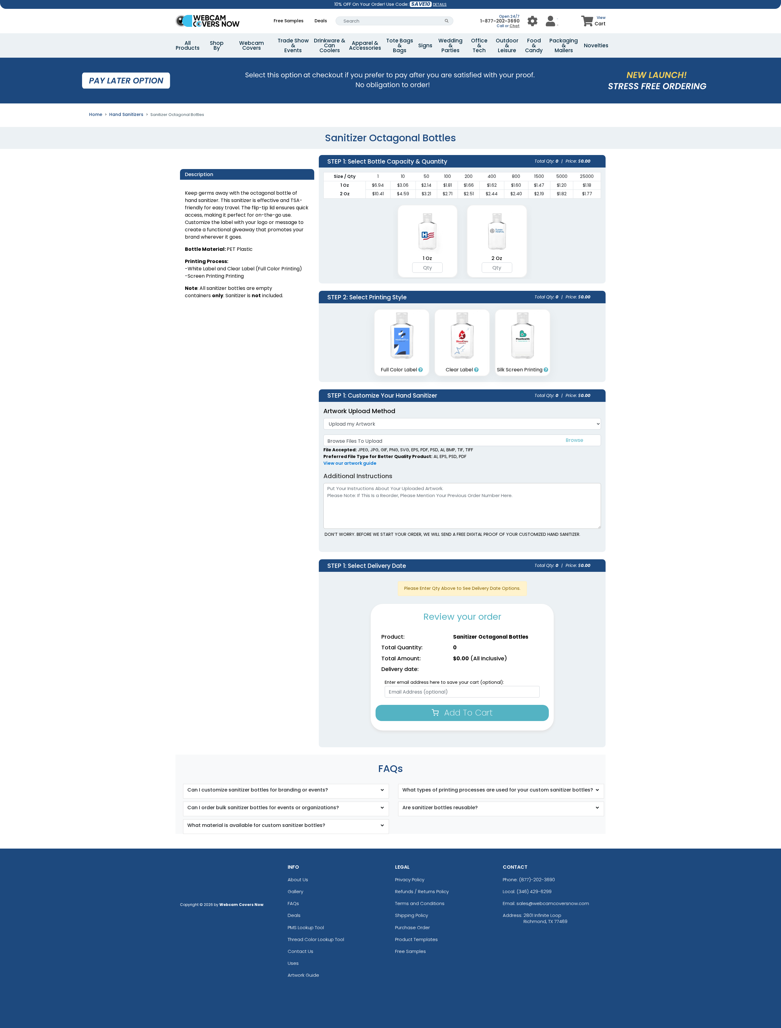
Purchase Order (412, 927)
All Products (188, 45)
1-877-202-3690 (500, 21)
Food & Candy (534, 45)
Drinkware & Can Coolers (329, 45)
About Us (298, 879)
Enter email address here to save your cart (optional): (444, 682)
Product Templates (416, 939)
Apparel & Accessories (365, 45)
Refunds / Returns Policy (422, 891)
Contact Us (300, 951)
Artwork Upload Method (359, 411)
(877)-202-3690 (537, 879)
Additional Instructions (357, 476)
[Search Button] (446, 20)
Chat (514, 25)
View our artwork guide (349, 463)
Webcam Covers (251, 45)
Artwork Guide (303, 975)
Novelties (596, 45)
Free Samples (289, 21)
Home (95, 114)
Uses (293, 963)
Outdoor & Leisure (507, 45)
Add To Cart (467, 713)
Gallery (295, 891)
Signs (425, 45)
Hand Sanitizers (126, 114)
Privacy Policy (409, 879)
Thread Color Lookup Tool (316, 939)
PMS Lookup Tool (306, 927)
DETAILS (440, 4)
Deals (321, 21)
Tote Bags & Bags (399, 45)
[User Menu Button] (532, 21)
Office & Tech (479, 45)
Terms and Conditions (419, 903)
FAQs (293, 903)
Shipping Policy (411, 915)
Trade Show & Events (293, 45)
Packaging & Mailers (563, 45)
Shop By (217, 45)
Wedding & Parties (450, 45)
